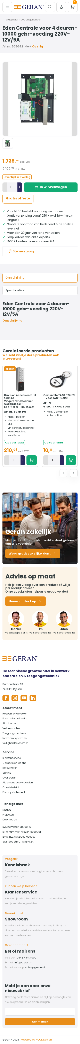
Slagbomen (9, 723)
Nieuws (6, 809)
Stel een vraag (23, 251)
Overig (37, 46)
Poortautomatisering (15, 718)
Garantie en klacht (14, 763)
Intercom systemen (14, 738)
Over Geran (9, 777)
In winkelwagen (53, 187)
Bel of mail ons (20, 951)
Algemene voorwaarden (17, 782)
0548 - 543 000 (26, 957)
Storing (6, 772)
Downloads (9, 819)
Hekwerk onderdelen (14, 713)
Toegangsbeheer (30, 19)
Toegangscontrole (14, 733)
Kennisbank (17, 865)
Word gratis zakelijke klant (30, 553)
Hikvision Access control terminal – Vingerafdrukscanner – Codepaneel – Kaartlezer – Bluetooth (20, 401)
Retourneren (9, 768)
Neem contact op (22, 601)
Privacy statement (13, 792)
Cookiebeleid (10, 787)
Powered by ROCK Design (36, 1039)
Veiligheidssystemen (15, 743)
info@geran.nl (23, 962)
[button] (74, 473)
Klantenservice (11, 758)
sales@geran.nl (35, 967)
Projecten (8, 814)
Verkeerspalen (11, 728)
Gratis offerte (18, 198)
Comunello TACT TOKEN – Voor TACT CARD (59, 396)
